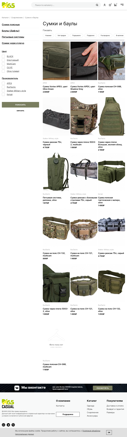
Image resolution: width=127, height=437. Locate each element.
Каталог (92, 400)
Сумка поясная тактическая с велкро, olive (109, 200)
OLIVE (10, 67)
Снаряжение (92, 412)
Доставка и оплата (115, 406)
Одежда (90, 406)
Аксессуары (92, 416)
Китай (10, 94)
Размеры (111, 412)
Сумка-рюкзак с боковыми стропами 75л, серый (83, 198)
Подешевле (76, 35)
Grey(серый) (13, 60)
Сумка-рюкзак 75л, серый (111, 253)
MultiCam (11, 63)
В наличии (119, 35)
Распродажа (105, 35)
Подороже (90, 35)
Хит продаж (62, 35)
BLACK (10, 56)
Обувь (89, 409)
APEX (9, 83)
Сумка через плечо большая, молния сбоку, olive (110, 144)
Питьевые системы (13, 37)
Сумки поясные (11, 24)
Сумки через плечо (13, 43)
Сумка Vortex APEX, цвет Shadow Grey (82, 87)
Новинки (48, 35)
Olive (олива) (13, 71)
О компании (63, 400)
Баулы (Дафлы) (11, 30)
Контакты (60, 406)
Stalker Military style (16, 90)
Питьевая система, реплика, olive (52, 198)
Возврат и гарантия (115, 409)
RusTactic (11, 87)
